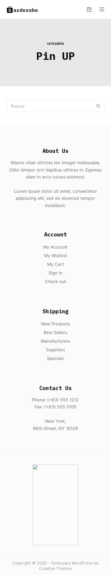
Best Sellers (55, 332)
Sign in (55, 273)
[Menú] (101, 9)
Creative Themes (55, 568)
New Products (55, 323)
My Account (55, 247)
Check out (55, 281)
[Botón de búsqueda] (98, 106)
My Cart (55, 264)
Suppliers (55, 349)
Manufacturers (55, 341)
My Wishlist (55, 255)
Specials (55, 358)
